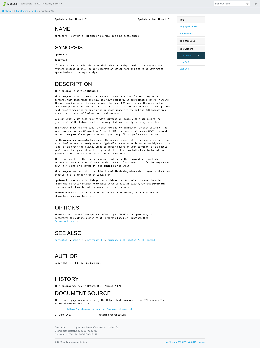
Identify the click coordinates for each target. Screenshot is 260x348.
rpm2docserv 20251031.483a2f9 (180, 342)
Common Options (64, 221)
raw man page (186, 33)
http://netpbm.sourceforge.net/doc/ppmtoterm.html (99, 309)
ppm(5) (151, 240)
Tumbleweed (22, 11)
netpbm (34, 11)
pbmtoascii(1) (116, 240)
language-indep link (189, 26)
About (37, 4)
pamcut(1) (78, 240)
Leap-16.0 (184, 62)
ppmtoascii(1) (96, 240)
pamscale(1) (62, 240)
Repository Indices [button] (51, 4)
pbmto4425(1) (136, 240)
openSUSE (26, 4)
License (201, 342)
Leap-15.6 (184, 69)
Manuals (8, 11)
